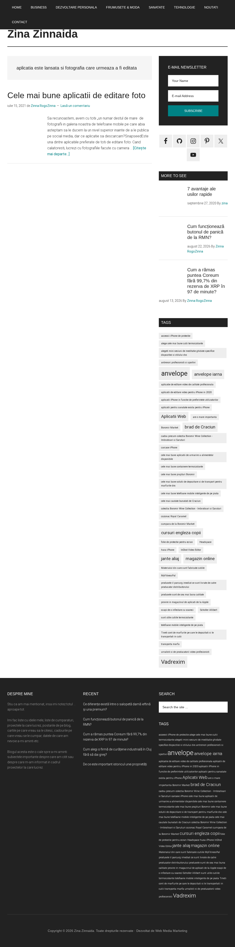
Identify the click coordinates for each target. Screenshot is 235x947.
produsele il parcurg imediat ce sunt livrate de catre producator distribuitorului (188, 584)
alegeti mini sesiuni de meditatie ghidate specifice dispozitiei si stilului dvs (187, 353)
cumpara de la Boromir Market (177, 523)
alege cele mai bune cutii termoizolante (182, 343)
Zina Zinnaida (42, 34)
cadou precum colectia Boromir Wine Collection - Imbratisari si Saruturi (187, 438)
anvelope (174, 373)
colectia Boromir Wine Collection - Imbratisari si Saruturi (191, 508)
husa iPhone (167, 549)
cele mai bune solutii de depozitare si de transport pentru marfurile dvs (191, 483)
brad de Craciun (200, 427)
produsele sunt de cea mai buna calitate (182, 594)
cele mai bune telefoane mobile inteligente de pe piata (189, 493)
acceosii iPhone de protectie (175, 335)
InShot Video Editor (191, 549)
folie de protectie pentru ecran (177, 542)
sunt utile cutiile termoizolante (177, 617)
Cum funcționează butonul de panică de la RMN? (205, 232)
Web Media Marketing (171, 931)
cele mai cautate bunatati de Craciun (181, 501)
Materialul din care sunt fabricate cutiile (182, 568)
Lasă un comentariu (75, 106)
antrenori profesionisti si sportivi (178, 362)
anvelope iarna (208, 374)
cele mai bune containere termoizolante (182, 466)
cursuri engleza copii (181, 532)
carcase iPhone (169, 447)
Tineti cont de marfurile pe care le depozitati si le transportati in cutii (187, 634)
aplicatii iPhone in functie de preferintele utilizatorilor (189, 399)
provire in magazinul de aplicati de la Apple (184, 602)
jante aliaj (170, 558)
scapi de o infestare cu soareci (177, 609)
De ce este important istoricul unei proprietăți (115, 764)
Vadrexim (173, 661)
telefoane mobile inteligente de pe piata (182, 625)
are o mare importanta (205, 417)
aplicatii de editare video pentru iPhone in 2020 (186, 392)
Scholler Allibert (208, 609)
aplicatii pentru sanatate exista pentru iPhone (185, 407)
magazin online (200, 558)
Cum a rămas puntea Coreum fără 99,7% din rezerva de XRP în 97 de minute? (206, 280)
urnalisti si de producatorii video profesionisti (185, 651)
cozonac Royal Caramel (173, 516)
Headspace (205, 542)
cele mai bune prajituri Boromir (178, 474)
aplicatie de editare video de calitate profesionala (187, 384)
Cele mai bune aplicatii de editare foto (76, 95)
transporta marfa (170, 644)
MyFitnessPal (168, 575)
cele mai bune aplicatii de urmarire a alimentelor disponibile (187, 457)
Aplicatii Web (173, 416)
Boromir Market (169, 427)
